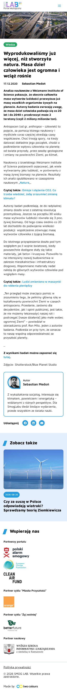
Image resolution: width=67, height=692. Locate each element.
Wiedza (10, 44)
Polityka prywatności (17, 667)
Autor (26, 380)
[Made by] (27, 686)
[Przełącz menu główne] (59, 6)
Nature (24, 182)
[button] (25, 423)
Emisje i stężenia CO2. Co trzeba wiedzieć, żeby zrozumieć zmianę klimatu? (30, 194)
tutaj (7, 357)
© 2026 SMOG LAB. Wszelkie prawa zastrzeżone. (27, 675)
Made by (9, 686)
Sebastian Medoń (34, 83)
